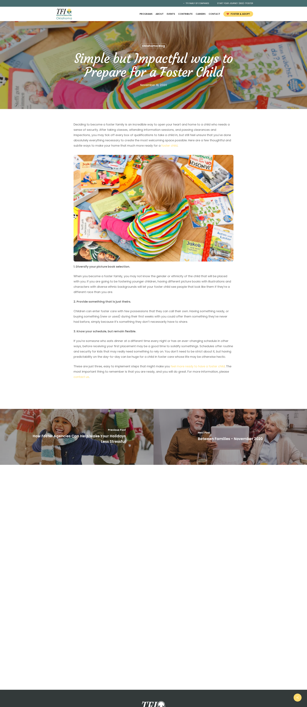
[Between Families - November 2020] (230, 437)
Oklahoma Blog (153, 46)
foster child (169, 146)
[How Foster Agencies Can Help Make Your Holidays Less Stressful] (77, 437)
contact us (81, 377)
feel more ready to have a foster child (198, 366)
